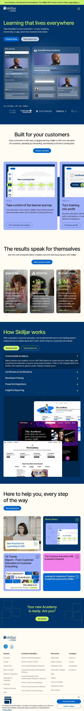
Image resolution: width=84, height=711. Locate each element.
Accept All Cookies (69, 701)
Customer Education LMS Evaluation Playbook (33, 671)
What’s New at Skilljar (58, 670)
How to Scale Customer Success (32, 690)
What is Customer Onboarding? (31, 682)
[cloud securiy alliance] (12, 646)
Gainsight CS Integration (8, 679)
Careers (71, 662)
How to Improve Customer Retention (33, 686)
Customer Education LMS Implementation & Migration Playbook (33, 677)
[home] (10, 9)
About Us (72, 658)
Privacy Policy (7, 710)
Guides (53, 678)
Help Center (55, 658)
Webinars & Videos (57, 686)
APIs (5, 692)
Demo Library (55, 690)
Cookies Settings (68, 706)
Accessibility (73, 666)
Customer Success (10, 688)
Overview (7, 658)
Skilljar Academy (56, 662)
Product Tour (8, 666)
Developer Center (56, 666)
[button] (78, 8)
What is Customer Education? (31, 658)
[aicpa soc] (6, 646)
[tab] (42, 361)
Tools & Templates (57, 682)
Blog (52, 674)
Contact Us (72, 670)
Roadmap (7, 684)
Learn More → (74, 2)
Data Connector (9, 670)
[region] (41, 703)
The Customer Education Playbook (32, 666)
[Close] (78, 697)
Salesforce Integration (11, 674)
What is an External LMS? (29, 662)
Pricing (6, 662)
